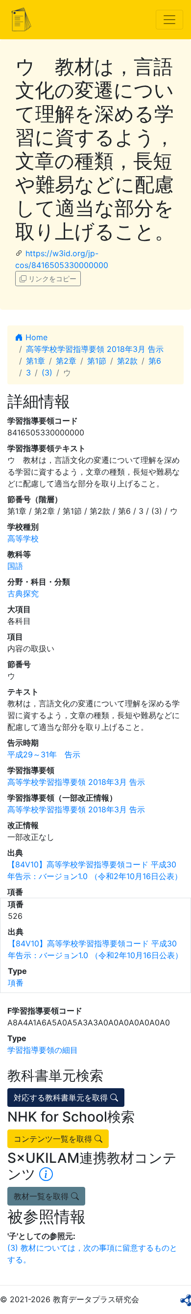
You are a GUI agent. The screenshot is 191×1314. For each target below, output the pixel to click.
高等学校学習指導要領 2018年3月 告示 (95, 349)
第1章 (35, 361)
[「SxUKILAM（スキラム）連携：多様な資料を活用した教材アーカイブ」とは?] (46, 1174)
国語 (15, 566)
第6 (154, 361)
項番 (16, 983)
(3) (47, 372)
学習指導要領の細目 (42, 1050)
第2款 (127, 361)
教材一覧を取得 (42, 1196)
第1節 (96, 361)
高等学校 (23, 538)
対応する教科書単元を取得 (62, 1097)
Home (35, 337)
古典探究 (23, 593)
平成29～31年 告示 (43, 754)
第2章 (66, 361)
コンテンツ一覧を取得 (54, 1139)
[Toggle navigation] (169, 19)
